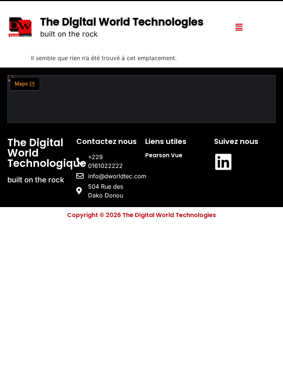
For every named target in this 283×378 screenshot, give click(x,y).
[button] (238, 27)
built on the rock (69, 34)
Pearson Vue (163, 155)
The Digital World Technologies (121, 22)
